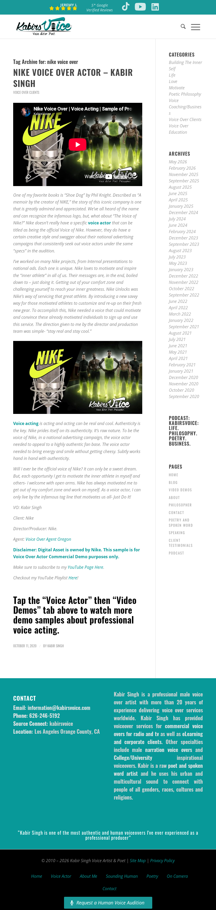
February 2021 (182, 365)
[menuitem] (180, 27)
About (174, 497)
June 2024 (178, 225)
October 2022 (181, 289)
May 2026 (178, 162)
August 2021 (180, 333)
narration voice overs (168, 750)
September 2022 (184, 295)
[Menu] (193, 27)
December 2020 (183, 377)
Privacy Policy (162, 860)
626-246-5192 (44, 715)
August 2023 (180, 250)
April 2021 (178, 358)
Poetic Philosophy (185, 94)
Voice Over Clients (26, 92)
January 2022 (181, 320)
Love (173, 81)
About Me (88, 876)
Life (172, 75)
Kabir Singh (55, 645)
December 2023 (183, 238)
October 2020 (181, 390)
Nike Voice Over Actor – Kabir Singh (73, 77)
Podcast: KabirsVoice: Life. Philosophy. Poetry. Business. (184, 430)
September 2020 (184, 396)
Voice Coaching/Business (185, 107)
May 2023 (178, 263)
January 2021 (181, 371)
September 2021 (184, 327)
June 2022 (178, 301)
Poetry (152, 876)
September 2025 (184, 181)
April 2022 (178, 308)
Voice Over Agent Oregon (48, 539)
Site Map (138, 860)
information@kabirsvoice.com (59, 708)
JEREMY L (68, 4)
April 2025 (178, 200)
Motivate (177, 88)
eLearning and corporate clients (158, 738)
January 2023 (181, 269)
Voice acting (25, 423)
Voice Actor (61, 876)
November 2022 (183, 282)
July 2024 (177, 219)
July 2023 (177, 257)
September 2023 (184, 244)
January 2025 (181, 206)
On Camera (177, 876)
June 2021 (178, 346)
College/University (133, 757)
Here (72, 578)
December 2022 (183, 276)
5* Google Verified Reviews (99, 7)
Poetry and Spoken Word (181, 522)
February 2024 (182, 231)
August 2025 (180, 187)
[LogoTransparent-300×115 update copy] (44, 27)
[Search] (180, 27)
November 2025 (183, 174)
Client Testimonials (181, 543)
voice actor (99, 223)
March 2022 (180, 314)
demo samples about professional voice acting (73, 624)
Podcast (176, 553)
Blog (173, 482)
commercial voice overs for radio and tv (158, 730)
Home (173, 474)
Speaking (177, 532)
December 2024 (183, 212)
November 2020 (183, 384)
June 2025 (178, 193)
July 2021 (177, 339)
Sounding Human (122, 876)
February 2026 (182, 168)
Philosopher (180, 504)
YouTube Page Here (85, 567)
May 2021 (178, 352)
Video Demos (180, 489)
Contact (176, 512)
